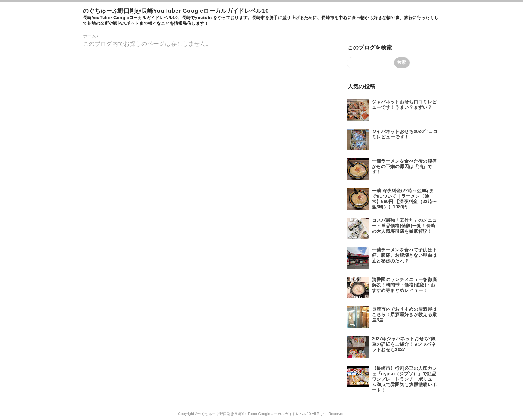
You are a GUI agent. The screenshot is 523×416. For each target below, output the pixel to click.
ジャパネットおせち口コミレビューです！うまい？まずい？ (404, 104)
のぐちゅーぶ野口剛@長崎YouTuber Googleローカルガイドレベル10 (176, 11)
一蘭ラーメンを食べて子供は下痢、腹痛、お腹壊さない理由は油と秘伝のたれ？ (404, 255)
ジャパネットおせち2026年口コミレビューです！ (405, 134)
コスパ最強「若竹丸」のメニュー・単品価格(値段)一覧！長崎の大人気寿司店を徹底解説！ (404, 226)
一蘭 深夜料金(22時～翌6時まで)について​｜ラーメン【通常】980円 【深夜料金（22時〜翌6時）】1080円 (404, 198)
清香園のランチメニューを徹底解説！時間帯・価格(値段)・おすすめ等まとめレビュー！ (404, 285)
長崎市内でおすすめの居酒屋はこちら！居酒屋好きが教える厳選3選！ (404, 314)
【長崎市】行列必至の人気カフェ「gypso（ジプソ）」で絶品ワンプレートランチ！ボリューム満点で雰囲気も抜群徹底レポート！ (404, 379)
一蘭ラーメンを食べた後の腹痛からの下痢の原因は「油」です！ (404, 166)
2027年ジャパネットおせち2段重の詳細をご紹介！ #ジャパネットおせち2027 (404, 344)
